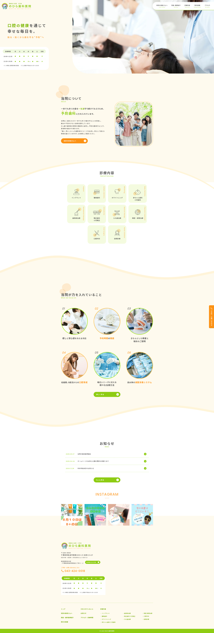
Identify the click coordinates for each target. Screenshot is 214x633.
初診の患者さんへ (70, 141)
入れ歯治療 (127, 619)
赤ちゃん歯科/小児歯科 (109, 622)
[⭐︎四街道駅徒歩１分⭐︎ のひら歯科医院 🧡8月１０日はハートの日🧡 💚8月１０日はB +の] (72, 515)
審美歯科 (104, 616)
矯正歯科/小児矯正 (129, 616)
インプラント (106, 613)
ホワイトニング (106, 619)
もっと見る (100, 480)
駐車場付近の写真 (91, 562)
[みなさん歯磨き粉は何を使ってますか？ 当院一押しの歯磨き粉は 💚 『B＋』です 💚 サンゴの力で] (95, 515)
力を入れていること (87, 609)
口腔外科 (146, 616)
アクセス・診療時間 (87, 618)
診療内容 (103, 609)
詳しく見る (100, 394)
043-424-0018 (75, 571)
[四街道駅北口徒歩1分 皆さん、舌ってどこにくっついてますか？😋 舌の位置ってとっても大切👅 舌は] (142, 515)
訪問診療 (146, 619)
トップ (63, 609)
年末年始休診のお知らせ (86, 468)
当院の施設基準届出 (84, 454)
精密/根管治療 (148, 613)
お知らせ (83, 613)
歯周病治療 (127, 613)
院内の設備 (64, 622)
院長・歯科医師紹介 (67, 618)
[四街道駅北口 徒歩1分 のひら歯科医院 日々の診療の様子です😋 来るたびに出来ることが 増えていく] (118, 515)
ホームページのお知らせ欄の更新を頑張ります (93, 461)
